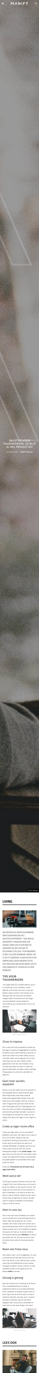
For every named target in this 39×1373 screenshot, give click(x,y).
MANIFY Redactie (26, 452)
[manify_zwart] (19, 3)
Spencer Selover (21, 1034)
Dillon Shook (21, 1330)
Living (7, 901)
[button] (2, 3)
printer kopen (27, 1151)
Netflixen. (25, 1234)
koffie (10, 1271)
